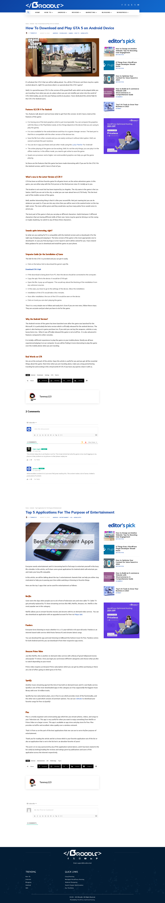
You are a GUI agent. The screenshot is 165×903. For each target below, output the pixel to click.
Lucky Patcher (77, 145)
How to (76, 33)
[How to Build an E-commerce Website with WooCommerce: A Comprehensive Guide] (109, 92)
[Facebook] (122, 5)
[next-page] (108, 115)
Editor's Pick (120, 54)
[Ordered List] (45, 435)
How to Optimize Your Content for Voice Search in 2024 (127, 78)
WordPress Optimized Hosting (86, 900)
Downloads (63, 33)
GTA (52, 375)
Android (32, 23)
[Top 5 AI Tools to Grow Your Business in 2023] (109, 106)
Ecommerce (119, 96)
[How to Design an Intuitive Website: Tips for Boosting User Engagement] (109, 51)
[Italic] (37, 435)
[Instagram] (125, 5)
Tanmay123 (33, 33)
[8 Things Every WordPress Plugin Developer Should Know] (109, 65)
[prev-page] (105, 115)
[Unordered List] (48, 435)
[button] (28, 12)
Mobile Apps (84, 33)
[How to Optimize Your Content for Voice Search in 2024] (109, 79)
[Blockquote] (50, 435)
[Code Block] (53, 435)
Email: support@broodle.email (82, 863)
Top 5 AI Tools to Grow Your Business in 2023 (127, 105)
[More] (87, 380)
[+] (61, 435)
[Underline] (40, 435)
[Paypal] (96, 858)
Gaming (71, 33)
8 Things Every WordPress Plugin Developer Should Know (126, 64)
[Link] (56, 435)
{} (58, 435)
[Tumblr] (132, 5)
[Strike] (42, 435)
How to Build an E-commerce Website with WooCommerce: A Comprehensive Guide (127, 92)
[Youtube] (138, 5)
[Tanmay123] (27, 33)
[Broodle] (53, 5)
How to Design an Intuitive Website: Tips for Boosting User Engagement (126, 51)
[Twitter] (135, 5)
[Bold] (34, 435)
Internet (118, 108)
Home (27, 23)
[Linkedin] (128, 5)
